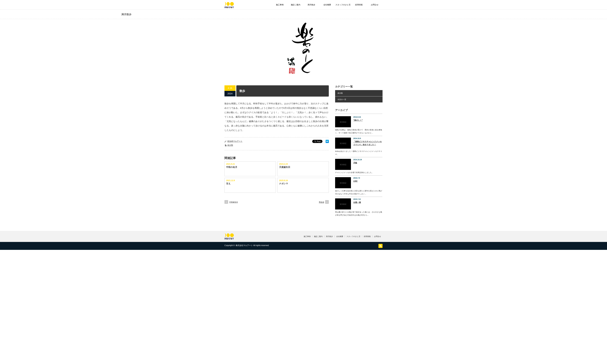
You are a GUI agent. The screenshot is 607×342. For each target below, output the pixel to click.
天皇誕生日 (284, 167)
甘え (228, 183)
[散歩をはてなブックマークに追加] (327, 142)
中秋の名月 (231, 167)
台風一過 (357, 202)
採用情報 (359, 5)
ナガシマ (283, 183)
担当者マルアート (234, 141)
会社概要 (327, 5)
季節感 (321, 202)
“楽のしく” (358, 120)
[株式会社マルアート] (229, 6)
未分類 (230, 145)
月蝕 (355, 163)
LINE (355, 181)
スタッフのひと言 (343, 5)
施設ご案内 (295, 5)
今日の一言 (341, 99)
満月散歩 (311, 5)
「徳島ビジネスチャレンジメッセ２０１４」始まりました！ (367, 143)
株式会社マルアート (244, 245)
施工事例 (280, 5)
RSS (380, 246)
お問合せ (374, 5)
